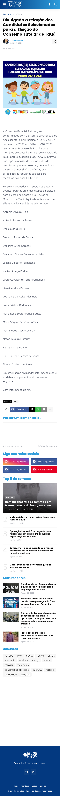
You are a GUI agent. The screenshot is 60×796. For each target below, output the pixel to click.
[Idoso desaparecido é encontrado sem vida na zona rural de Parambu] (11, 637)
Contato (25, 786)
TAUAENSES (23, 665)
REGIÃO (40, 655)
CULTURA (37, 670)
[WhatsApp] (38, 409)
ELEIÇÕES (25, 674)
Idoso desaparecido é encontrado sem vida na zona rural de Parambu (37, 636)
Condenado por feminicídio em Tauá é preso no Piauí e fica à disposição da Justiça (38, 587)
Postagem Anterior (13, 446)
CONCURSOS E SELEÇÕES (17, 670)
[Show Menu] (4, 4)
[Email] (44, 409)
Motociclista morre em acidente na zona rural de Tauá (32, 518)
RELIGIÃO (50, 670)
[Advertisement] (30, 711)
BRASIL (51, 655)
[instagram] (33, 772)
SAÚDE (47, 660)
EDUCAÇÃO (10, 660)
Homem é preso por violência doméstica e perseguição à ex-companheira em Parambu (38, 601)
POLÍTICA (23, 660)
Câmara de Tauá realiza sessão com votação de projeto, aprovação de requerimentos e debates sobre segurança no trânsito (38, 618)
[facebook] (26, 772)
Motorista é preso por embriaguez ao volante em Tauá (30, 566)
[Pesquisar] (56, 4)
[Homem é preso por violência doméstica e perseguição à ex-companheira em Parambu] (11, 602)
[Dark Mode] (49, 4)
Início (16, 786)
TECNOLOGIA (11, 674)
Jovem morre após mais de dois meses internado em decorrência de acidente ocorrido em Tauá (31, 551)
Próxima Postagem (46, 446)
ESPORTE (9, 665)
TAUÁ (19, 14)
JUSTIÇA (36, 660)
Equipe (43, 786)
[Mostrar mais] (50, 409)
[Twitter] (32, 409)
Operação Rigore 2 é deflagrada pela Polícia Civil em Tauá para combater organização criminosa (30, 534)
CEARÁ (29, 655)
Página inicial (9, 14)
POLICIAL (9, 655)
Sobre (34, 786)
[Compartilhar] (54, 41)
